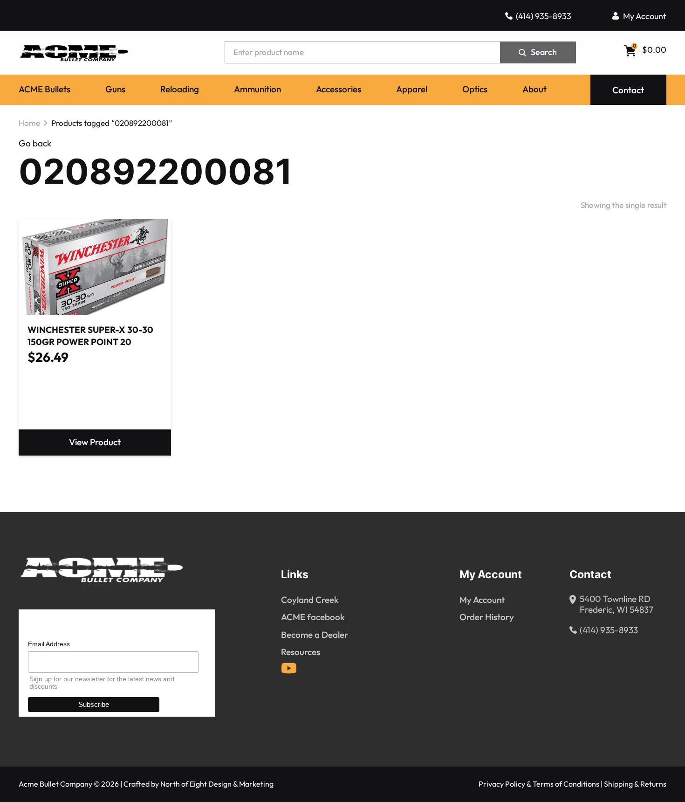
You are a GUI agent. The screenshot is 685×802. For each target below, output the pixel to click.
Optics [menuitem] (474, 89)
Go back (35, 143)
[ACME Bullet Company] (74, 52)
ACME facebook (313, 617)
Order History (486, 617)
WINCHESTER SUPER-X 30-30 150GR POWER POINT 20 (90, 336)
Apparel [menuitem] (411, 89)
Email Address (49, 644)
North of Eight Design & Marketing (217, 784)
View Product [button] (95, 442)
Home (29, 123)
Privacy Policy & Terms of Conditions (539, 784)
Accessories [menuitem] (338, 89)
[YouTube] (289, 668)
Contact (628, 90)
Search (544, 52)
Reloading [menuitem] (179, 89)
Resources (300, 652)
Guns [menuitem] (115, 89)
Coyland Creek (310, 600)
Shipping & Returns (635, 784)
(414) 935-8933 (543, 16)
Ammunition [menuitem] (257, 89)
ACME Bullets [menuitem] (44, 89)
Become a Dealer (314, 635)
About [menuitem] (534, 89)
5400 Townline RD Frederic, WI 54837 (616, 604)
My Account (644, 16)
